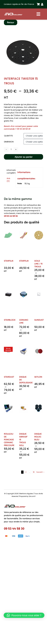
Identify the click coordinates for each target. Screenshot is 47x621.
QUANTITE (8, 135)
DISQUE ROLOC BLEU (38, 437)
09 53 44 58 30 (23, 129)
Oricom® (32, 496)
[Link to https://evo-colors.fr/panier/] (37, 4)
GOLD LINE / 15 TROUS (38, 264)
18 (33, 472)
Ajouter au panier (24, 156)
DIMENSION (9, 141)
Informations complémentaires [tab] (10, 171)
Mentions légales (26, 493)
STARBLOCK (10, 320)
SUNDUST (39, 320)
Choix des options (9, 241)
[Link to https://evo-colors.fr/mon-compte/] (41, 4)
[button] (24, 615)
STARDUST (9, 377)
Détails (9, 250)
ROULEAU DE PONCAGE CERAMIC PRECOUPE (9, 440)
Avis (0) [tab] (8, 179)
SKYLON (38, 377)
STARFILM (8, 261)
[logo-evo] (13, 13)
